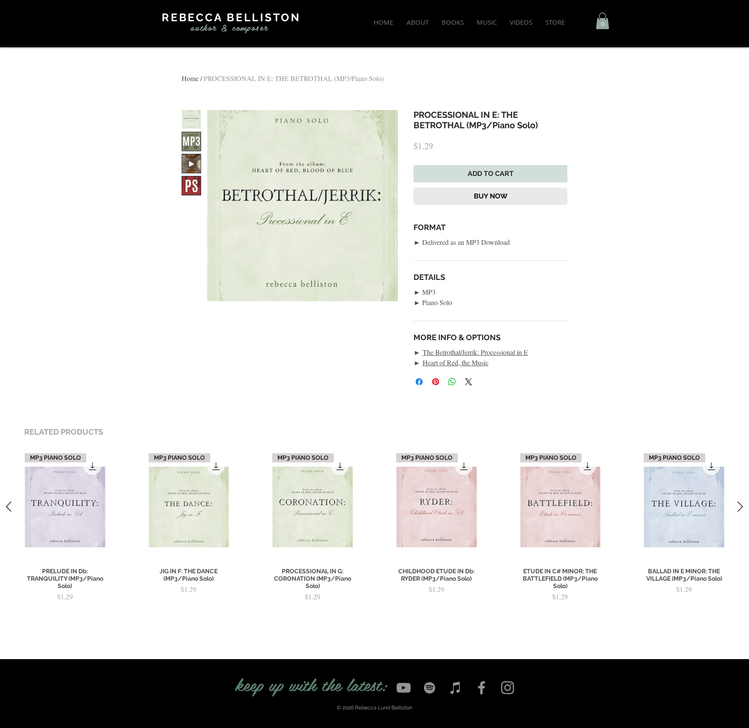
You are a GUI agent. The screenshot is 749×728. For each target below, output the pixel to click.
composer (250, 27)
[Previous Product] (8, 506)
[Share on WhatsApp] (452, 382)
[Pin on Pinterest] (435, 382)
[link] (602, 21)
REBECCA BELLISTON (231, 17)
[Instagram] (507, 687)
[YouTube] (403, 687)
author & (209, 27)
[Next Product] (740, 506)
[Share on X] (468, 382)
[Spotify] (429, 687)
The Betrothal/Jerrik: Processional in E (475, 352)
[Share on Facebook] (419, 382)
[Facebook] (481, 687)
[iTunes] (455, 687)
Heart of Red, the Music (455, 362)
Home (190, 78)
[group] (374, 538)
